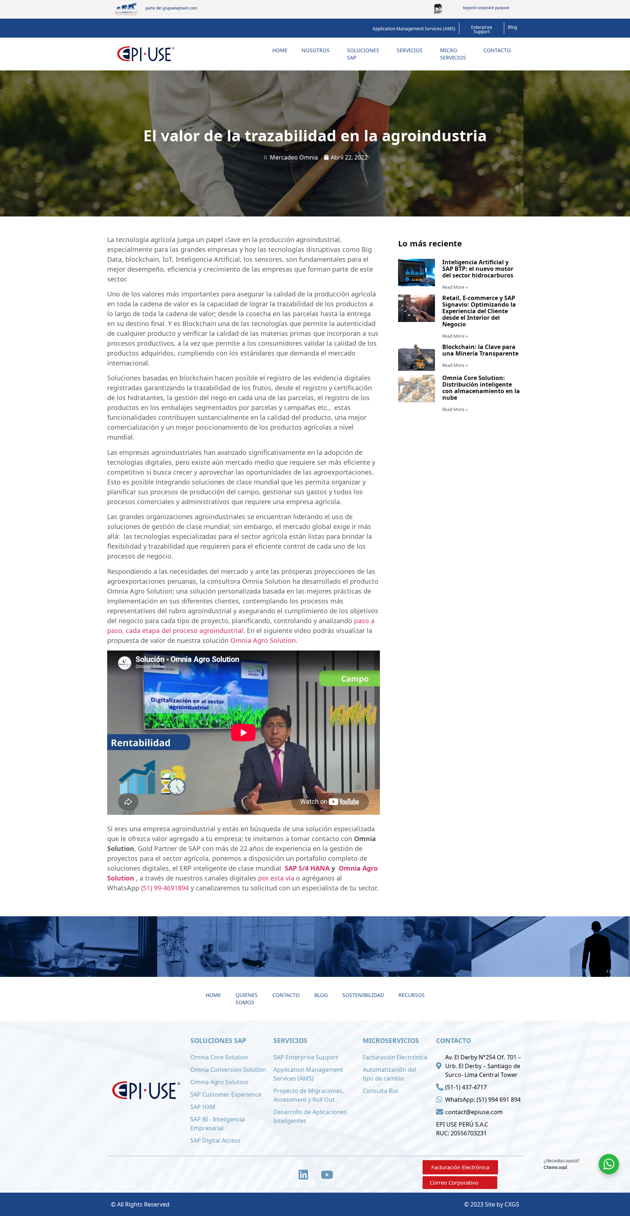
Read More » (455, 287)
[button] (414, 29)
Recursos (411, 994)
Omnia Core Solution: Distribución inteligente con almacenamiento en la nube (481, 388)
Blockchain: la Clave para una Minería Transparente (480, 350)
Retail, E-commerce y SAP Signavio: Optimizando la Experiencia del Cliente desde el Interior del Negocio (479, 311)
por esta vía (276, 878)
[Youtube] (327, 1175)
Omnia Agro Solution (263, 640)
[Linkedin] (303, 1175)
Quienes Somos (247, 998)
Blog (321, 994)
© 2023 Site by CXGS (491, 1204)
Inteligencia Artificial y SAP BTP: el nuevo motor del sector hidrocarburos (477, 268)
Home (280, 50)
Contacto (497, 50)
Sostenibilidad (363, 994)
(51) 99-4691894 (165, 887)
